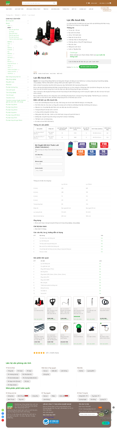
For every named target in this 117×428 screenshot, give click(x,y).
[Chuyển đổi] (28, 21)
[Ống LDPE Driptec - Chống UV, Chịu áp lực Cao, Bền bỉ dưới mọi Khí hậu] (39, 328)
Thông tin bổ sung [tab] (43, 73)
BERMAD (9, 42)
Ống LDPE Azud (13, 33)
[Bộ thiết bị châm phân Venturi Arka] (105, 328)
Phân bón (9, 84)
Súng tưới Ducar (11, 63)
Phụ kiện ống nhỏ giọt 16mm (14, 120)
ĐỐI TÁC (74, 9)
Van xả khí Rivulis (78, 336)
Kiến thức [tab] (59, 73)
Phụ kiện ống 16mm (11, 104)
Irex (8, 51)
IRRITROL (9, 53)
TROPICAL (10, 73)
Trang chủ (9, 15)
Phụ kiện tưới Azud (14, 37)
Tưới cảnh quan (10, 90)
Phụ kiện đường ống (12, 87)
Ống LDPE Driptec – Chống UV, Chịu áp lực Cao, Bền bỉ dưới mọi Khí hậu (39, 339)
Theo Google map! (48, 417)
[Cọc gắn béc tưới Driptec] (92, 302)
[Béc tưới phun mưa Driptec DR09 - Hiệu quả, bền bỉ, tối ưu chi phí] (52, 302)
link (102, 238)
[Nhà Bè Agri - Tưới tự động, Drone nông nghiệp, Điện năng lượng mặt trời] (13, 3)
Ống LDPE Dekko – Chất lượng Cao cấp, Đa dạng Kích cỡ (52, 339)
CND (8, 44)
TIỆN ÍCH (45, 9)
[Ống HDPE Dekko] (105, 302)
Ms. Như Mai (74, 67)
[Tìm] (54, 3)
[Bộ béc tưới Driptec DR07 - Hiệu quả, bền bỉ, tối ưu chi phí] (65, 302)
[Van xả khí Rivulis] (79, 328)
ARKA (8, 25)
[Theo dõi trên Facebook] (86, 3)
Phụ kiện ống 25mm (11, 110)
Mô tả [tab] (35, 73)
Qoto (8, 59)
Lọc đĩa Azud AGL (38, 310)
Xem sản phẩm (38, 319)
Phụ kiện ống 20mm (11, 107)
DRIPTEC (9, 47)
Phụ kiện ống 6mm (11, 112)
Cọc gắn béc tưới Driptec (91, 311)
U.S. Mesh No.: (39, 154)
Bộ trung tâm (10, 21)
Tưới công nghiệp (11, 92)
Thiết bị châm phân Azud (15, 39)
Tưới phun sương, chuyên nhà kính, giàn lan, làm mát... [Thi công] (16, 101)
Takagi (9, 65)
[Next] (61, 33)
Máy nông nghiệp (11, 79)
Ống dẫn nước (10, 82)
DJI (8, 46)
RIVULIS (9, 61)
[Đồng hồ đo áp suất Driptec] (65, 328)
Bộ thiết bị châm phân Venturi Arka (105, 337)
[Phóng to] (35, 46)
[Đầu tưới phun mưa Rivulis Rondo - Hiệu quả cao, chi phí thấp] (79, 302)
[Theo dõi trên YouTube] (89, 3)
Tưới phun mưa (10, 97)
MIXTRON (9, 57)
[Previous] (36, 33)
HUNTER (9, 49)
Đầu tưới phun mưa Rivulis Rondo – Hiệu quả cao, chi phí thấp (79, 313)
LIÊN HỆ (91, 9)
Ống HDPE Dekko (104, 310)
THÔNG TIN (65, 9)
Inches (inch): (39, 168)
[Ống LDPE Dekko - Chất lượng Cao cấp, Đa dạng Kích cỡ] (52, 328)
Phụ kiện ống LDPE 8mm (13, 115)
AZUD (24, 15)
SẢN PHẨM (9, 9)
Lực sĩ (8, 55)
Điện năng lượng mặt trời (13, 77)
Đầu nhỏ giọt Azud (14, 29)
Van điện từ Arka (91, 336)
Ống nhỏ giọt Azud (14, 35)
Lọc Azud (31, 15)
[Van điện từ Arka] (92, 328)
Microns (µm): (39, 161)
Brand (17, 15)
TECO (9, 67)
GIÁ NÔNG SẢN (55, 9)
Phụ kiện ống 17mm (11, 117)
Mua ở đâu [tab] (53, 73)
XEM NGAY (105, 422)
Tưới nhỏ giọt (10, 95)
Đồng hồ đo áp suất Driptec (64, 337)
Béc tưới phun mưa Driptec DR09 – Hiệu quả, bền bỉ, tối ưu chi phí (52, 313)
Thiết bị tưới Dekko (12, 69)
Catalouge (73, 52)
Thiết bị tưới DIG (11, 71)
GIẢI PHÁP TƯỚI (19, 9)
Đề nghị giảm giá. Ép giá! (89, 66)
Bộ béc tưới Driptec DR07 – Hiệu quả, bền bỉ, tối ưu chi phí (65, 313)
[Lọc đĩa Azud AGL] (39, 302)
